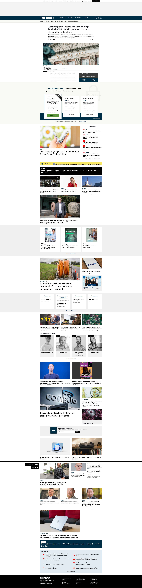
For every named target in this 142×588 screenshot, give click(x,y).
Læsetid (93, 79)
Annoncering (77, 1)
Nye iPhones (46, 21)
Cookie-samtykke (93, 579)
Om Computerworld (46, 1)
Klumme (62, 188)
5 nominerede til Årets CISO (73, 21)
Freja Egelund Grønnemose (47, 352)
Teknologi (63, 18)
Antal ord (84, 79)
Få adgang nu (53, 115)
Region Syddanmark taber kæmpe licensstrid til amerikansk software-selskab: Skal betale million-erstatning (78, 164)
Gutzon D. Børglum (63, 352)
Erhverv (70, 18)
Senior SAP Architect (45, 299)
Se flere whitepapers (70, 254)
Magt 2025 (43, 541)
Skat (87, 146)
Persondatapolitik (93, 578)
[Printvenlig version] (92, 39)
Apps (87, 134)
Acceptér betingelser (63, 434)
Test (41, 149)
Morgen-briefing (85, 399)
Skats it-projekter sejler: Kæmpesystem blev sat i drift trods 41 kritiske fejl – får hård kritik (92, 149)
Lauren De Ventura (95, 352)
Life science (42, 218)
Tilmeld (77, 431)
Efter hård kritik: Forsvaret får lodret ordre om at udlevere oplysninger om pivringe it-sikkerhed (87, 563)
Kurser (60, 1)
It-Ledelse (78, 18)
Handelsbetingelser (94, 582)
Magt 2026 (74, 380)
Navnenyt (64, 582)
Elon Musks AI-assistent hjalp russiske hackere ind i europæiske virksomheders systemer (91, 155)
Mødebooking (65, 1)
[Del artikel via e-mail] (91, 39)
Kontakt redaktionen (66, 583)
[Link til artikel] (60, 137)
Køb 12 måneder (89, 114)
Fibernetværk (42, 281)
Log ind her (98, 94)
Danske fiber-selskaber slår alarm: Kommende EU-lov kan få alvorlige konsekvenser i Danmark (57, 559)
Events (56, 1)
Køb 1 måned (71, 114)
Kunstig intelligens (44, 533)
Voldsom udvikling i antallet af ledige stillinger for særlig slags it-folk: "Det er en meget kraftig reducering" (57, 563)
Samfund (85, 18)
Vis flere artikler (88, 158)
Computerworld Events (80, 579)
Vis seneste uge (97, 158)
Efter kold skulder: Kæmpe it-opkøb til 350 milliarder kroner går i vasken (87, 555)
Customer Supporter (93, 299)
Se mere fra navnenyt (70, 358)
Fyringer (41, 380)
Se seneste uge (70, 571)
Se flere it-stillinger (70, 310)
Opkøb (83, 270)
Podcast (63, 579)
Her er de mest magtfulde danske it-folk (58, 21)
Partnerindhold (79, 580)
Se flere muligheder (96, 118)
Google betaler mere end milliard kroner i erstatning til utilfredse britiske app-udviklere (91, 137)
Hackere (87, 152)
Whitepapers (78, 582)
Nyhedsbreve (84, 1)
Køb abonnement (96, 1)
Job (52, 1)
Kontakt (89, 1)
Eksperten (72, 1)
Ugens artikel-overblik (66, 578)
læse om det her (83, 121)
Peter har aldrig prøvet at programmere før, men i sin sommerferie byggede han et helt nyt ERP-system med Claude (86, 559)
